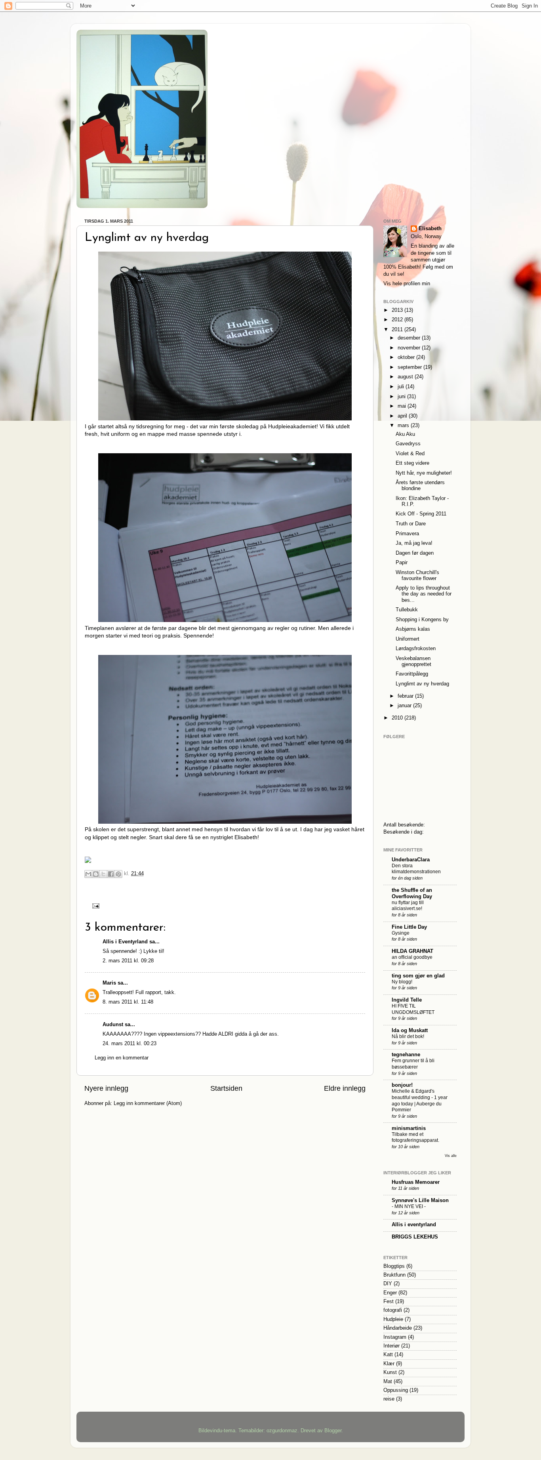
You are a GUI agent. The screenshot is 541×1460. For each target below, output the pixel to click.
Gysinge (401, 933)
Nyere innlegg (106, 1088)
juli (402, 386)
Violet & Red (410, 453)
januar (405, 705)
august (406, 377)
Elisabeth (430, 228)
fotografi (392, 1310)
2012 (398, 320)
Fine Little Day (409, 927)
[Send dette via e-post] (88, 874)
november (410, 348)
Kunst (390, 1372)
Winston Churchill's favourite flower (417, 575)
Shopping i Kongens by (422, 619)
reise (388, 1399)
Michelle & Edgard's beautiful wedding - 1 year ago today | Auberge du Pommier (420, 1100)
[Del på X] (103, 874)
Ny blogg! (402, 982)
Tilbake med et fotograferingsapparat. (415, 1137)
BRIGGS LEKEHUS (415, 1237)
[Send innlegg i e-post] (94, 905)
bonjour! (402, 1085)
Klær (388, 1363)
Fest (388, 1301)
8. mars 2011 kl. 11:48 (128, 1002)
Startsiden (226, 1088)
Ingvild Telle (407, 1000)
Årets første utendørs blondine (420, 485)
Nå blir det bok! (408, 1036)
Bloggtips (394, 1266)
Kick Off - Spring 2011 (421, 514)
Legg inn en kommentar (122, 1058)
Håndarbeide (397, 1328)
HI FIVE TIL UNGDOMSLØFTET (413, 1009)
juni (402, 396)
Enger (390, 1293)
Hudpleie (393, 1319)
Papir (402, 562)
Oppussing (395, 1390)
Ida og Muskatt (410, 1030)
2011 (398, 329)
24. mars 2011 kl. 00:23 (129, 1043)
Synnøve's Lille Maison (420, 1200)
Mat (387, 1381)
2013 (398, 310)
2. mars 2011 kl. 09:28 (128, 961)
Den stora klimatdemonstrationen (416, 869)
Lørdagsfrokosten (416, 648)
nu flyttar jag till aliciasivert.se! (408, 906)
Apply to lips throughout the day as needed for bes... (423, 594)
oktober (407, 357)
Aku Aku (405, 434)
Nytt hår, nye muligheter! (424, 473)
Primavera (407, 533)
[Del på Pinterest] (118, 874)
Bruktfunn (394, 1275)
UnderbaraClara (411, 860)
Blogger (332, 1430)
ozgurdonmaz (282, 1430)
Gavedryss (408, 444)
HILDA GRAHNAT (412, 951)
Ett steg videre (412, 463)
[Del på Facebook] (111, 874)
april (403, 416)
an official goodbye (412, 957)
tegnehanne (406, 1054)
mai (403, 406)
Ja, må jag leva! (414, 543)
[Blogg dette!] (96, 874)
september (410, 367)
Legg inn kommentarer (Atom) (148, 1103)
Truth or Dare (411, 524)
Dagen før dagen (415, 553)
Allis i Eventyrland (125, 942)
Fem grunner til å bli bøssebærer (413, 1064)
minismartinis (409, 1128)
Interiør (391, 1346)
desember (410, 338)
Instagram (394, 1337)
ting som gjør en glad (418, 976)
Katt (388, 1354)
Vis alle (451, 1155)
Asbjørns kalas (413, 629)
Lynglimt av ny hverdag (147, 238)
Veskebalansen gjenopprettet (413, 661)
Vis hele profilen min (406, 283)
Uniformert (407, 639)
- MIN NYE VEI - (409, 1206)
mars (404, 425)
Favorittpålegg (412, 674)
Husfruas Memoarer (416, 1182)
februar (406, 696)
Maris (109, 983)
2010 (398, 718)
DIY (387, 1283)
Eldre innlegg (345, 1088)
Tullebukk (407, 610)
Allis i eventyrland (414, 1224)
